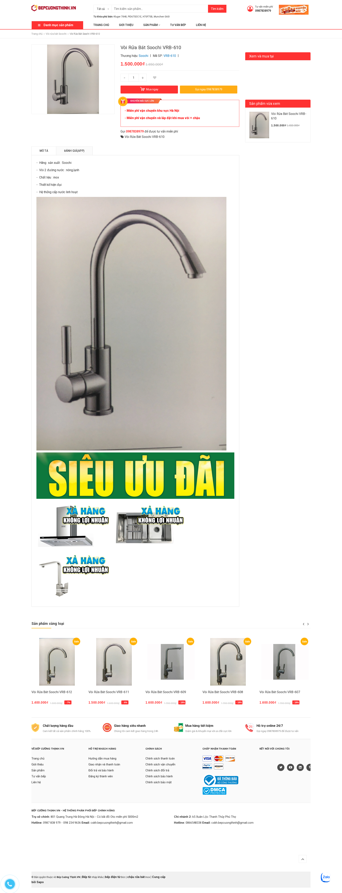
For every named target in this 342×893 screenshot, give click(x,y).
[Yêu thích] (155, 78)
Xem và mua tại (261, 56)
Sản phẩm (150, 25)
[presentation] (303, 624)
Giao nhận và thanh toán (104, 764)
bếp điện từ (112, 877)
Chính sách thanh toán (160, 758)
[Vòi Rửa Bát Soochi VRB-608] (228, 661)
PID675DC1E (135, 16)
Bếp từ (87, 877)
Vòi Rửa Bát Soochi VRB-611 (108, 692)
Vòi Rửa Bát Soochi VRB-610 (144, 137)
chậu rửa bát (136, 877)
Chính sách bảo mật (158, 782)
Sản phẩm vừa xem (264, 103)
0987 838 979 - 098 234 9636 (62, 822)
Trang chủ (101, 25)
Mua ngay (40, 704)
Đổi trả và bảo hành (101, 770)
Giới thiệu (126, 25)
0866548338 (193, 822)
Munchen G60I (162, 16)
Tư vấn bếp (178, 25)
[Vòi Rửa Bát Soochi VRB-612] (57, 661)
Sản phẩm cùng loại (47, 623)
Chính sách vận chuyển (160, 764)
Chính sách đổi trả (157, 770)
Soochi (66, 163)
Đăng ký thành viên (100, 776)
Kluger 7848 (120, 16)
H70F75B (148, 16)
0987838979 (263, 10)
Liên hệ (201, 25)
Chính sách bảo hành (159, 776)
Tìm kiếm (217, 9)
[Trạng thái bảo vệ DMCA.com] (214, 790)
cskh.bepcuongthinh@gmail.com (112, 822)
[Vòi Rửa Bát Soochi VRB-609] (171, 661)
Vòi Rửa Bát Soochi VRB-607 (279, 692)
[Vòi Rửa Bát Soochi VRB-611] (114, 661)
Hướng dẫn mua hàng (102, 758)
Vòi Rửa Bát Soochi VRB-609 (165, 692)
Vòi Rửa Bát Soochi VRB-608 (222, 692)
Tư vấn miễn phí (264, 6)
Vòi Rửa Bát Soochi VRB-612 (51, 692)
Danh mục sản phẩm (58, 25)
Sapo (40, 882)
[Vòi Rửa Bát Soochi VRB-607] (285, 661)
